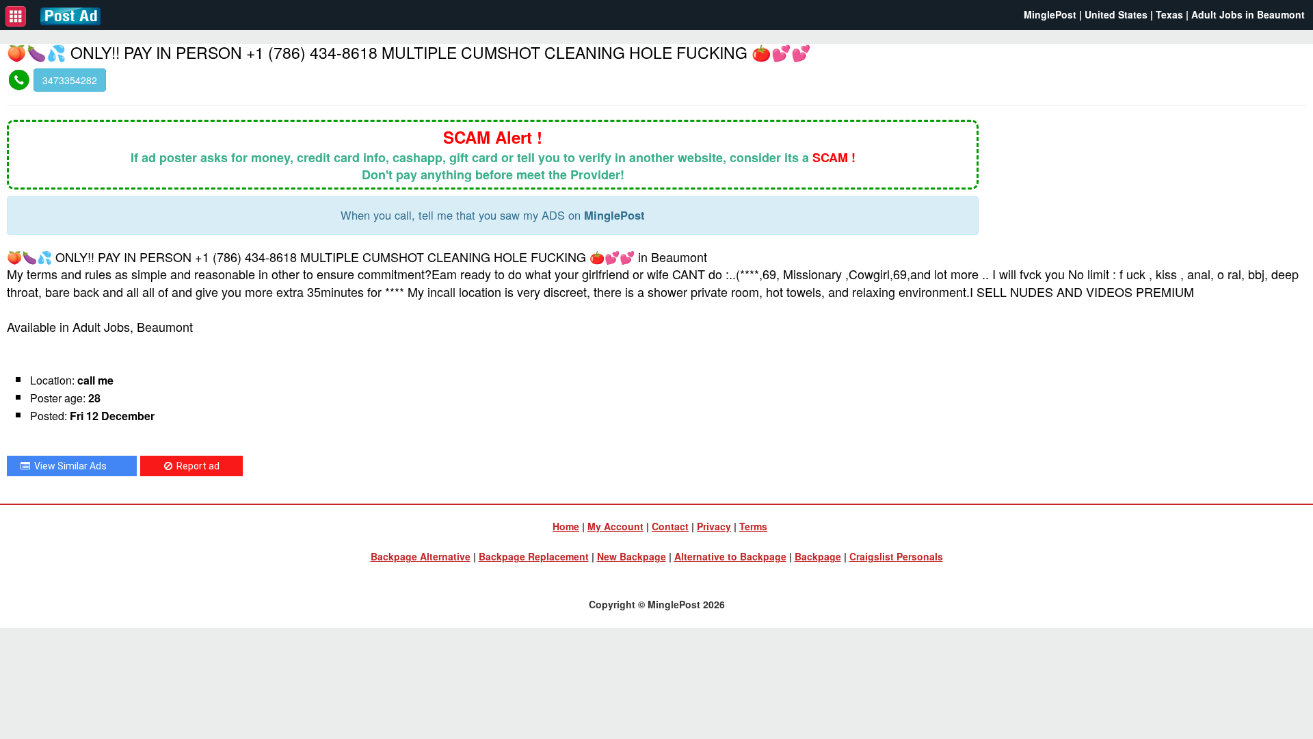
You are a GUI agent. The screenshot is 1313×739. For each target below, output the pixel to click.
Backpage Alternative (420, 556)
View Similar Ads (68, 466)
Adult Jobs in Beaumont (1248, 14)
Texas (1169, 14)
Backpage (818, 556)
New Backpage (631, 556)
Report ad (196, 466)
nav (15, 16)
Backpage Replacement (534, 556)
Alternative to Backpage (730, 556)
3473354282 (69, 80)
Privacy (714, 526)
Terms (753, 526)
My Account (615, 526)
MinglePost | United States (1086, 14)
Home (566, 526)
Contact (670, 526)
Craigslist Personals (896, 556)
